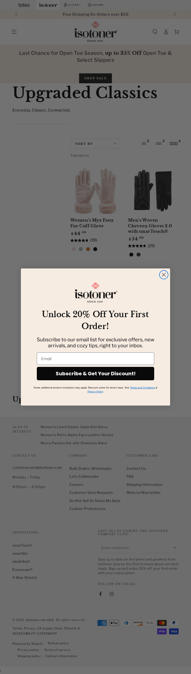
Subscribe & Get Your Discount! (96, 373)
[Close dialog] (163, 274)
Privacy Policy (95, 391)
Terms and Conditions (142, 387)
